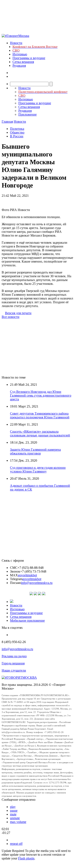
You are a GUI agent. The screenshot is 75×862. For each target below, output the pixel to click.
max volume (18, 822)
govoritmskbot (27, 575)
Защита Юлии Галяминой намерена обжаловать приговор (35, 451)
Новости (16, 43)
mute (13, 814)
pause (14, 810)
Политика (17, 128)
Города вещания (13, 663)
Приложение (27, 114)
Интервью (19, 54)
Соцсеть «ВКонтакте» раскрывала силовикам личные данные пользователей (40, 433)
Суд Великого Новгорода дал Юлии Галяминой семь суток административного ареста (40, 395)
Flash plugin (26, 858)
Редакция (19, 65)
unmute (15, 818)
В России (16, 136)
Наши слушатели (14, 670)
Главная (7, 121)
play (13, 807)
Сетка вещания (23, 62)
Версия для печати (18, 313)
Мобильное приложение (27, 620)
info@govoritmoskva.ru (36, 583)
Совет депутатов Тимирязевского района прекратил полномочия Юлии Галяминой (39, 415)
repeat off (16, 843)
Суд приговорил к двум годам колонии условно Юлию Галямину (38, 469)
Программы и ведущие (28, 58)
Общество (17, 132)
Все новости (10, 317)
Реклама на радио (14, 656)
